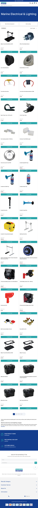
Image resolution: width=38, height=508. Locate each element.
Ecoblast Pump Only (4, 210)
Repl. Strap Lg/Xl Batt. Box (24, 400)
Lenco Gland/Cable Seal (5, 67)
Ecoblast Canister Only (23, 186)
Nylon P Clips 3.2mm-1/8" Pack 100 (6, 115)
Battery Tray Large (23, 352)
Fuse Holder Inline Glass (5, 91)
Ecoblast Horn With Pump (5, 186)
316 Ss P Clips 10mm (23, 115)
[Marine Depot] (3, 3)
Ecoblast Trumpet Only (23, 210)
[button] (35, 467)
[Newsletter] (36, 463)
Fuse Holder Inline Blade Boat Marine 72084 (27, 91)
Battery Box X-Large (4, 400)
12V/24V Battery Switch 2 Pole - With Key (26, 281)
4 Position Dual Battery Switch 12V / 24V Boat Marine (9, 281)
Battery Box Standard (4, 376)
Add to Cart (10, 51)
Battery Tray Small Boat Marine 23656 (7, 352)
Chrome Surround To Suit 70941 (6, 162)
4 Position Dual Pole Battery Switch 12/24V (26, 305)
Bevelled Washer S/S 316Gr (24, 67)
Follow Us (28, 496)
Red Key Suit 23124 (4, 305)
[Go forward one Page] (24, 414)
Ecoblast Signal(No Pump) (24, 162)
